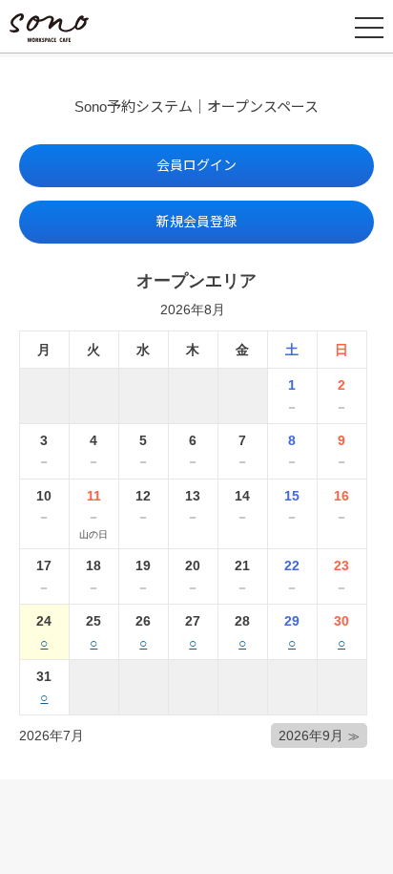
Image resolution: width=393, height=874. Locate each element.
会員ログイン (196, 165)
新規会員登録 (196, 221)
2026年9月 (311, 735)
